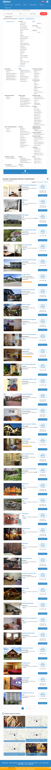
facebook (5, 762)
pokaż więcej (21, 66)
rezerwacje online (10, 21)
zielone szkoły (37, 145)
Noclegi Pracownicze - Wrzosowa (30, 573)
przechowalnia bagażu (39, 98)
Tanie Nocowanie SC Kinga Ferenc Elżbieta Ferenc (35, 259)
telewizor (36, 76)
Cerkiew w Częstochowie (36, 727)
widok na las (37, 161)
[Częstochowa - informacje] (47, 178)
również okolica (8, 16)
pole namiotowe (23, 49)
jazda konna (37, 115)
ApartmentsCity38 (27, 245)
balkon (36, 71)
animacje (22, 128)
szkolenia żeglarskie (11, 158)
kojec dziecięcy (24, 131)
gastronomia (22, 63)
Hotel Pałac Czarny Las (28, 693)
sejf (35, 101)
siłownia (8, 131)
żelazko (36, 78)
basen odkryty (37, 110)
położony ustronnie (39, 153)
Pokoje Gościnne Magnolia (29, 319)
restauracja (22, 64)
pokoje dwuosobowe (11, 75)
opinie (46, 182)
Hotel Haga (25, 543)
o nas (40, 762)
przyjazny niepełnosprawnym (39, 130)
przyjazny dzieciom (25, 145)
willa (21, 58)
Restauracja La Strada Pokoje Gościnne (32, 618)
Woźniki (23, 696)
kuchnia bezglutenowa (25, 100)
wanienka (23, 146)
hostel (21, 32)
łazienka (36, 75)
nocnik (22, 136)
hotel (21, 33)
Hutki (23, 427)
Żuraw (23, 651)
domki (8, 71)
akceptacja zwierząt (25, 70)
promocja (34, 30)
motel (21, 41)
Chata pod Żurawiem (27, 648)
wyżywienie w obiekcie (25, 106)
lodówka (36, 90)
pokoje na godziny (38, 97)
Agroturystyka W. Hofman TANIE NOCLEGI (33, 424)
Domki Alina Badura (27, 394)
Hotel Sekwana (26, 528)
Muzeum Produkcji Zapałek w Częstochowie (14, 727)
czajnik (36, 81)
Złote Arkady (25, 588)
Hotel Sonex (25, 513)
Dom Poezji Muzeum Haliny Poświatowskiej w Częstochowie (14, 754)
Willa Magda (25, 215)
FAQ (25, 762)
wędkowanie (37, 123)
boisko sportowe (38, 112)
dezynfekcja (23, 158)
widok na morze (38, 162)
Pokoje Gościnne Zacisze (28, 289)
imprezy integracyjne (39, 137)
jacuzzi (8, 128)
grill (35, 83)
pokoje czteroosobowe (11, 73)
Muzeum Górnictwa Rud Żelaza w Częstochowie (36, 754)
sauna (8, 129)
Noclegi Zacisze (26, 663)
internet (22, 73)
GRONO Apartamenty (27, 603)
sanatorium (22, 50)
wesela (36, 140)
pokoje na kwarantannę (25, 162)
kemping (22, 35)
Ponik (23, 472)
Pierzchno (24, 263)
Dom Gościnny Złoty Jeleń (28, 364)
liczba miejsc (35, 25)
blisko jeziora (37, 148)
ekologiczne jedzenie (25, 98)
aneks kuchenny (38, 70)
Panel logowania (29, 764)
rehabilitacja (23, 79)
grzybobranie (37, 114)
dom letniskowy (23, 27)
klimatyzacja (37, 73)
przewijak (23, 143)
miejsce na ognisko (38, 92)
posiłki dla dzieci (24, 104)
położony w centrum (39, 154)
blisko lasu (37, 150)
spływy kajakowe (38, 120)
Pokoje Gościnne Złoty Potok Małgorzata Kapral (34, 185)
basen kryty (37, 109)
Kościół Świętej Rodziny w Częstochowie (14, 741)
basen (36, 107)
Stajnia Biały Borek (27, 558)
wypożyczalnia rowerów (39, 124)
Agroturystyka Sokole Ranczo (30, 230)
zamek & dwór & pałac (24, 61)
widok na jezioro (38, 159)
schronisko (22, 52)
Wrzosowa (24, 576)
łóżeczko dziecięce (24, 134)
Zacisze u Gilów (26, 349)
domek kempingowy (24, 29)
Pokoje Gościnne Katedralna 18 (30, 334)
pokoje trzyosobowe (11, 78)
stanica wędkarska (24, 55)
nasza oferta (45, 762)
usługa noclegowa (24, 57)
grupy (22, 166)
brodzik (22, 129)
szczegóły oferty (42, 195)
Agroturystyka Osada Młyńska (30, 469)
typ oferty (21, 21)
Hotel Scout (25, 498)
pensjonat (22, 46)
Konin (23, 218)
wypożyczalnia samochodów (37, 104)
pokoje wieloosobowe (11, 79)
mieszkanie (22, 40)
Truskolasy (24, 382)
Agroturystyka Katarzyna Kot (29, 409)
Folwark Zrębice (26, 304)
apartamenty (9, 70)
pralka (8, 97)
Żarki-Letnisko (25, 352)
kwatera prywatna (24, 38)
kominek (36, 84)
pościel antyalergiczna (39, 134)
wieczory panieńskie (39, 143)
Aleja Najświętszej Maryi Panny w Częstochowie (36, 740)
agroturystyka (23, 22)
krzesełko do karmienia (25, 132)
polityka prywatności (32, 762)
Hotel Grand (25, 483)
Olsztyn (23, 278)
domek (21, 30)
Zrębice (23, 307)
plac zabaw (23, 140)
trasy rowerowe (38, 121)
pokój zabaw (23, 142)
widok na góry (37, 158)
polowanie (37, 118)
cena (33, 21)
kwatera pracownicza (24, 36)
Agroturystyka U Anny (28, 454)
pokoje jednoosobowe (11, 76)
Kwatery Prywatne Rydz (28, 633)
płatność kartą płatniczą (12, 166)
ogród (36, 93)
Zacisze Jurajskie (26, 439)
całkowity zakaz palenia (25, 71)
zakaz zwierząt (24, 81)
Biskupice (24, 233)
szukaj (44, 13)
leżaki (36, 88)
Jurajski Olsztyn (26, 274)
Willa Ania (24, 200)
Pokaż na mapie (25, 173)
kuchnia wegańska (24, 101)
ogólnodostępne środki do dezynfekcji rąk (25, 160)
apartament (22, 24)
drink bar (22, 97)
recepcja (36, 100)
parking (22, 75)
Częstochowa (24, 203)
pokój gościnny (23, 47)
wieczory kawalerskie (39, 142)
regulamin (20, 762)
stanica (21, 54)
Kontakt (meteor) (13, 762)
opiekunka (23, 137)
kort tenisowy (37, 117)
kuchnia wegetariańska (25, 103)
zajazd (21, 60)
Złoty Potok (24, 188)
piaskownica (23, 139)
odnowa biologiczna (24, 43)
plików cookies (11, 767)
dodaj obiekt (21, 764)
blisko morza (37, 151)
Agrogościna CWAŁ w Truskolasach (31, 379)
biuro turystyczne (23, 26)
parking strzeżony (24, 76)
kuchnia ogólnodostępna (38, 86)
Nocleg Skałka (26, 678)
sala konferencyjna (38, 139)
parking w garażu (24, 78)
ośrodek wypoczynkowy (25, 44)
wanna (8, 98)
